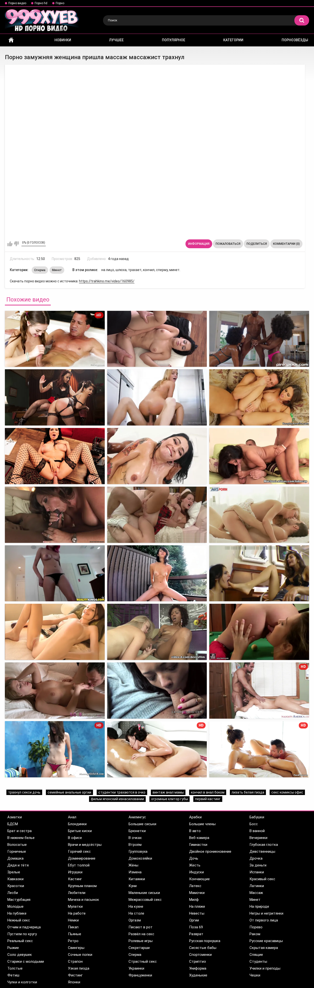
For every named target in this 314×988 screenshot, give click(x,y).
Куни (133, 886)
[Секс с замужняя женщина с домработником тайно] (55, 573)
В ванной (257, 831)
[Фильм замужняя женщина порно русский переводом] (259, 573)
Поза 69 (196, 927)
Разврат (196, 934)
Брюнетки (137, 831)
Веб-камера (199, 838)
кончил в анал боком (207, 792)
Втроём (135, 844)
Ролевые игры (141, 941)
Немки (73, 920)
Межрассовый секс (145, 899)
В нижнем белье (21, 838)
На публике (16, 913)
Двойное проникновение (210, 851)
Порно (60, 3)
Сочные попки (80, 954)
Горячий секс (79, 851)
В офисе (75, 838)
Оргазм (135, 920)
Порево (255, 927)
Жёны (133, 865)
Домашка (15, 858)
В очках (135, 838)
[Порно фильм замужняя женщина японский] (157, 456)
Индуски (196, 872)
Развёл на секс (141, 934)
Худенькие (198, 975)
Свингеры (76, 948)
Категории (233, 40)
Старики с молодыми (25, 961)
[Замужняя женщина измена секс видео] (157, 397)
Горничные (16, 851)
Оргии (194, 920)
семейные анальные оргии (69, 792)
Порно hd (41, 3)
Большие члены (202, 824)
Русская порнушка (204, 941)
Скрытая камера (263, 948)
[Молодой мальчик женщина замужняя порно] (259, 397)
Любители (76, 893)
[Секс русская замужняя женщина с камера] (157, 515)
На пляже (197, 906)
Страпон (75, 961)
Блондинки (77, 824)
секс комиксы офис (287, 792)
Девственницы (262, 851)
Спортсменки (200, 954)
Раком (254, 934)
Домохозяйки (140, 858)
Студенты (258, 961)
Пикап (73, 927)
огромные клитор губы (169, 799)
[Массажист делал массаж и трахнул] (157, 339)
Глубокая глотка (263, 844)
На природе (259, 906)
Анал (72, 817)
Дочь (193, 858)
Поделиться (257, 244)
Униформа (197, 968)
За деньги (257, 865)
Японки (74, 982)
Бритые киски (80, 831)
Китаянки (137, 879)
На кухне (136, 906)
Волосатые (17, 844)
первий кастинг (208, 799)
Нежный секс (18, 920)
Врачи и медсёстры (85, 844)
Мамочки (197, 893)
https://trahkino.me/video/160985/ (106, 281)
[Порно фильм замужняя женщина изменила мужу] (55, 690)
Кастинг (75, 879)
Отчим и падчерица (24, 927)
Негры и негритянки (266, 913)
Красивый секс (262, 879)
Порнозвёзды (295, 40)
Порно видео (17, 3)
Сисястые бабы (202, 948)
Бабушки (256, 817)
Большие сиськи (142, 824)
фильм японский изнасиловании (117, 799)
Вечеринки (258, 838)
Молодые (15, 906)
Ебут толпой (79, 865)
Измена (135, 872)
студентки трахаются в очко (121, 792)
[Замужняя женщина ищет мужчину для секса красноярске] (259, 632)
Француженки (140, 975)
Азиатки (14, 817)
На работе (77, 913)
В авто (195, 831)
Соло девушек (19, 954)
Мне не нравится (16, 243)
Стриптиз (197, 961)
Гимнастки (198, 844)
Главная (11, 40)
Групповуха (138, 851)
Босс (253, 824)
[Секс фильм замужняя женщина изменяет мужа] (157, 632)
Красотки (15, 886)
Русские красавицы (266, 941)
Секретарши (139, 948)
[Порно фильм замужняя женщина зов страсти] (259, 515)
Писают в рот (141, 927)
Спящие (256, 954)
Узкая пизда (78, 968)
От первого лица (263, 920)
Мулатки (75, 906)
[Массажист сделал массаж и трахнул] (259, 339)
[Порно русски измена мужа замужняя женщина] (55, 632)
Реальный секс (20, 941)
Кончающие (199, 879)
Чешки (254, 975)
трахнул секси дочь (24, 792)
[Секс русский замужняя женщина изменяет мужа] (157, 690)
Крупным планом (82, 886)
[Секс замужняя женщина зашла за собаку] (55, 515)
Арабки (195, 817)
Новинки (62, 40)
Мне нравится (10, 243)
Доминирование (81, 858)
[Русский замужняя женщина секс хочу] (157, 573)
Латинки (256, 886)
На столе (136, 913)
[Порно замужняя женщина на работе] (55, 397)
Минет (57, 270)
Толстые (15, 968)
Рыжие (13, 948)
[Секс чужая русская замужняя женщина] (55, 456)
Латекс (195, 886)
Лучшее (116, 40)
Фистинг (75, 975)
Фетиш (13, 975)
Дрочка (255, 858)
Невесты (196, 913)
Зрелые (13, 872)
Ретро (73, 941)
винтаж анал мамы (168, 792)
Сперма (40, 270)
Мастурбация (18, 899)
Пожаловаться (228, 244)
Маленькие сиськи (144, 893)
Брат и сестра (19, 831)
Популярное (173, 40)
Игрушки (75, 872)
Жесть (194, 865)
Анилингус (137, 817)
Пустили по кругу (22, 934)
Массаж (256, 893)
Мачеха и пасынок (83, 899)
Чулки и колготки (22, 982)
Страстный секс (143, 961)
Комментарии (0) (286, 244)
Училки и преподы (264, 968)
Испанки (256, 872)
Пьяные (74, 934)
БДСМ (12, 824)
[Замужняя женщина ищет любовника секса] (259, 456)
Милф (194, 899)
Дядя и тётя (18, 865)
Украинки (136, 968)
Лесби (12, 893)
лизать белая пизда (248, 792)
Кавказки (15, 879)
